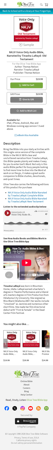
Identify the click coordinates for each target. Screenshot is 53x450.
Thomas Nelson (30, 67)
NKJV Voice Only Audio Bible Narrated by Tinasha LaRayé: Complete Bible (27, 194)
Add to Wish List (28, 111)
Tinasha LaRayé (31, 69)
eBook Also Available (27, 135)
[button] (41, 4)
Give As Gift (28, 99)
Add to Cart (28, 85)
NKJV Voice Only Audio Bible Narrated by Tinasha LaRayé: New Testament (27, 200)
